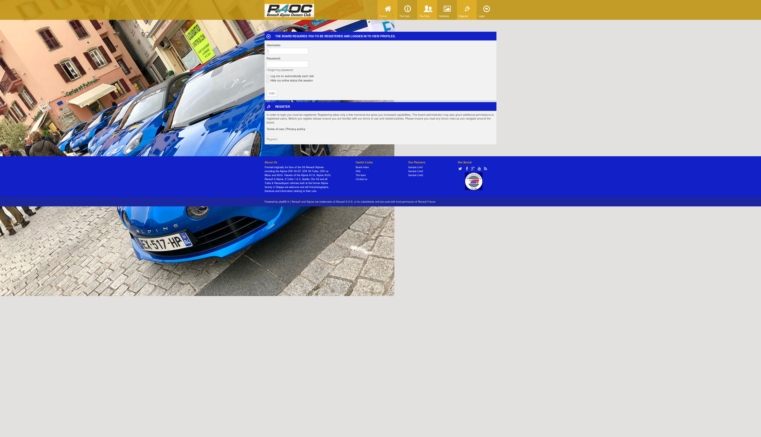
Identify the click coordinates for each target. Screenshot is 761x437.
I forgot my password (280, 70)
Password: (274, 58)
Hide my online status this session (291, 80)
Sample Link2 (415, 171)
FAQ (358, 171)
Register (272, 139)
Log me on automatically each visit (292, 76)
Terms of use (275, 129)
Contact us (361, 179)
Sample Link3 (415, 175)
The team (361, 175)
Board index (362, 167)
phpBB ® (284, 201)
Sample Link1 (415, 167)
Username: (274, 45)
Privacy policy (295, 129)
